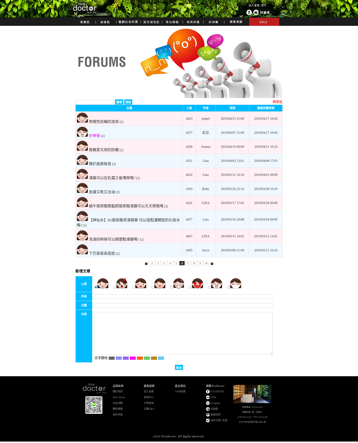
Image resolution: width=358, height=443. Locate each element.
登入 (263, 5)
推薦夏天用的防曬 (104, 150)
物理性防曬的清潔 (104, 122)
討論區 (265, 12)
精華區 (278, 102)
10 (206, 263)
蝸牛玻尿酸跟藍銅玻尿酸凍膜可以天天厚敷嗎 (126, 206)
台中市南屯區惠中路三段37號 (252, 422)
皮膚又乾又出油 (102, 192)
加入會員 (254, 5)
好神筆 (94, 136)
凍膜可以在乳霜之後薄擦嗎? (112, 178)
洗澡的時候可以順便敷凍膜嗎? (114, 239)
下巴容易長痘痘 (102, 253)
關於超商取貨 (100, 164)
